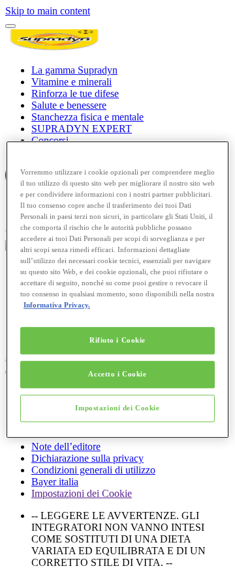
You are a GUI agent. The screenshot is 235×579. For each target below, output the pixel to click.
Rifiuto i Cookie (117, 341)
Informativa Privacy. (57, 305)
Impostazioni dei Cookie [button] (81, 493)
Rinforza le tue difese (75, 93)
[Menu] (10, 26)
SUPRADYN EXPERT (81, 128)
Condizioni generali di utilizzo (93, 469)
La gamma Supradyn (74, 70)
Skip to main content (47, 10)
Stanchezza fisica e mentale (87, 116)
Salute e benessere (68, 105)
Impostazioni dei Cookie (117, 408)
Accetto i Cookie (117, 374)
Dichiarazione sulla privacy (87, 458)
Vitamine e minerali (71, 81)
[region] (117, 290)
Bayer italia (54, 481)
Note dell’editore (66, 446)
